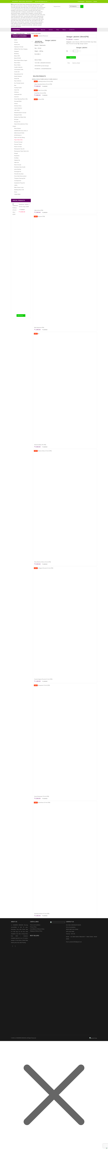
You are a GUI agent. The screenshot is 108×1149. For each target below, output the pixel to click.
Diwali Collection (18, 76)
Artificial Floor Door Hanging (20, 49)
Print (68, 63)
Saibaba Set (17, 160)
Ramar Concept (18, 146)
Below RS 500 (17, 58)
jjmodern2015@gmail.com (41, 1)
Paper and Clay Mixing (19, 137)
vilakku (15, 185)
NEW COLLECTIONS (85, 41)
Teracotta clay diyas (18, 173)
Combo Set (16, 71)
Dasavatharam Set (18, 74)
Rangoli (16, 153)
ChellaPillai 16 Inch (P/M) (40, 93)
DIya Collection (17, 80)
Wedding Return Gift (19, 189)
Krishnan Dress (17, 105)
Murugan (16, 119)
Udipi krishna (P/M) (38, 210)
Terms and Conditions (35, 924)
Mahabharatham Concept (20, 112)
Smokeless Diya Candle (19, 167)
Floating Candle (18, 87)
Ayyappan (16, 51)
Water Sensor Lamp (19, 187)
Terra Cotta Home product (20, 176)
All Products (20, 315)
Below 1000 (17, 55)
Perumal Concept (73, 43)
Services (51, 29)
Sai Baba (16, 158)
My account (89, 1)
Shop (57, 29)
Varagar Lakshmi (84, 43)
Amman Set (17, 44)
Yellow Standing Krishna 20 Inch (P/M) (43, 84)
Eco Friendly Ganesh (19, 83)
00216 (15, 40)
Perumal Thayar (18, 144)
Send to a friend (76, 63)
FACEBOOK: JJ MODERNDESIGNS (43, 68)
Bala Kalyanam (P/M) (39, 327)
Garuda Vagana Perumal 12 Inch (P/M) (43, 679)
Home (35, 29)
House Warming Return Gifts (21, 99)
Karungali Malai (17, 101)
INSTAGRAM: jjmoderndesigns (42, 65)
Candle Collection (18, 67)
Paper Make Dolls (20, 33)
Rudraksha (16, 155)
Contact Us (71, 29)
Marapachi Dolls (18, 114)
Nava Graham (17, 128)
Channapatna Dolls (18, 69)
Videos (64, 29)
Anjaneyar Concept (18, 46)
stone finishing (17, 169)
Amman (16, 42)
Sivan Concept (17, 164)
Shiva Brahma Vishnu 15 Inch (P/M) (42, 561)
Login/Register (81, 1)
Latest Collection (76, 41)
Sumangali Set (17, 171)
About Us (43, 29)
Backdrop (16, 53)
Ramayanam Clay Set (19, 148)
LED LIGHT (17, 110)
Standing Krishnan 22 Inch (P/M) (41, 913)
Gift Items (16, 92)
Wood (15, 192)
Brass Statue (17, 62)
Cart (94, 6)
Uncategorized (17, 180)
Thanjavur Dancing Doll (19, 178)
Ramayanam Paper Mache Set (21, 151)
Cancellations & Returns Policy (37, 929)
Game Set (16, 89)
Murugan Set (17, 121)
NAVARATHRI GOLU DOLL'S (21, 130)
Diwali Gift (16, 78)
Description (38, 41)
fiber (15, 85)
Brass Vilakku (17, 65)
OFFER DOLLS (17, 135)
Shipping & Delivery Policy (36, 931)
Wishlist (95, 1)
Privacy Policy (33, 927)
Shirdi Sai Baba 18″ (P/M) (40, 444)
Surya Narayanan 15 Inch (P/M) (41, 796)
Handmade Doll (17, 94)
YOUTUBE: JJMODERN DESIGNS (43, 62)
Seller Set (16, 162)
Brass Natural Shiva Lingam (20, 60)
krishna (16, 103)
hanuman (16, 96)
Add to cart (72, 57)
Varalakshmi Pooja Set (19, 182)
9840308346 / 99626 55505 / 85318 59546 (22, 1)
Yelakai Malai (17, 194)
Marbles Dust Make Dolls (20, 117)
